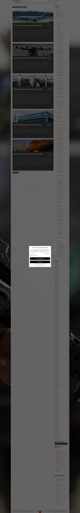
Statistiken (47, 253)
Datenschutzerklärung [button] (40, 265)
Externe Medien (34, 255)
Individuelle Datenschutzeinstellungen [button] (40, 264)
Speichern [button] (40, 261)
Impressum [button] (46, 265)
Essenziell (33, 253)
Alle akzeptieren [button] (40, 258)
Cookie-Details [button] (34, 265)
